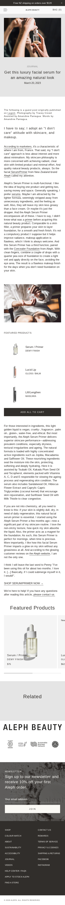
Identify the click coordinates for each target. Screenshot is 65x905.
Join (32, 809)
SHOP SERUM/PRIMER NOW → (23, 583)
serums (16, 194)
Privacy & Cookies (48, 847)
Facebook (43, 859)
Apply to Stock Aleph (17, 877)
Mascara (30, 396)
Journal (10, 859)
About (8, 842)
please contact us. (44, 594)
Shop (8, 830)
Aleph (7, 175)
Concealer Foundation (27, 248)
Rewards (43, 836)
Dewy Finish (32, 350)
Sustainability (13, 847)
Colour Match (13, 836)
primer (28, 219)
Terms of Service (48, 842)
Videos (9, 865)
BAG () (57, 10)
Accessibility (12, 853)
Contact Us (44, 830)
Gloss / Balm (33, 373)
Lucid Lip (30, 369)
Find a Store (12, 883)
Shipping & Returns (49, 853)
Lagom (11, 113)
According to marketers (18, 146)
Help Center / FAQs (15, 871)
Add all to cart (32, 412)
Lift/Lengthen (33, 392)
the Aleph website (39, 553)
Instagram (44, 865)
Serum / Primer (34, 346)
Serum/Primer (18, 172)
